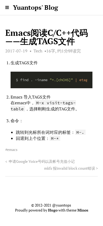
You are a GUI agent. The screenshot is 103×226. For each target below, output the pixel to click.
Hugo (53, 210)
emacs (12, 149)
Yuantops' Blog (35, 7)
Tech (38, 51)
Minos (82, 210)
